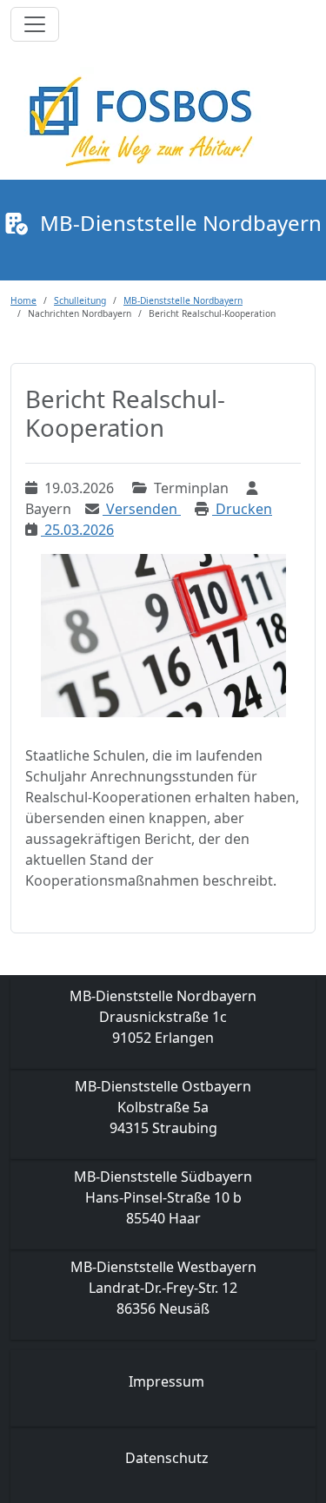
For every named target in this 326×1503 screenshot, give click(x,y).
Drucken (242, 508)
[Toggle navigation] (34, 24)
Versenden (142, 508)
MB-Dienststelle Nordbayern (183, 300)
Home (23, 300)
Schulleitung (80, 300)
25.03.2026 (77, 529)
